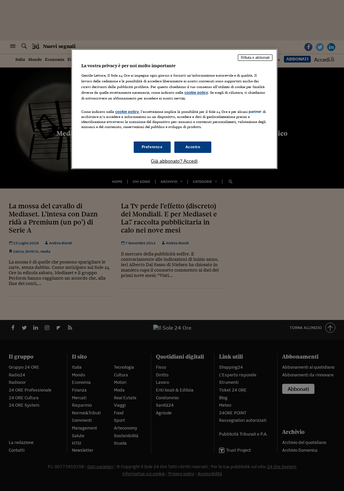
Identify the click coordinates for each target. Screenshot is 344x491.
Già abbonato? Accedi (174, 161)
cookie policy (196, 92)
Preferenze (152, 147)
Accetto (193, 147)
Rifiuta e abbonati (255, 57)
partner (255, 112)
